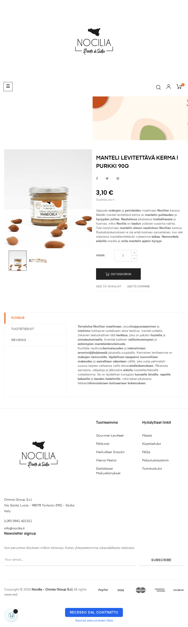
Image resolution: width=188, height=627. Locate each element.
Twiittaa (107, 178)
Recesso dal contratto (94, 612)
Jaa (97, 178)
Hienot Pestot (106, 460)
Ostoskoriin (120, 274)
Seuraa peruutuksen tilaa (94, 620)
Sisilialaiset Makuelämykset (108, 471)
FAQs (146, 452)
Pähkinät (102, 444)
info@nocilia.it (14, 528)
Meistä (147, 435)
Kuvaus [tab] (18, 317)
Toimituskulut (152, 468)
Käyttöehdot (151, 444)
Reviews (18, 340)
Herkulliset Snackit (110, 452)
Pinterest (117, 178)
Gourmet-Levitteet (110, 435)
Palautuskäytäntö (155, 460)
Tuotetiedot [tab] (22, 329)
